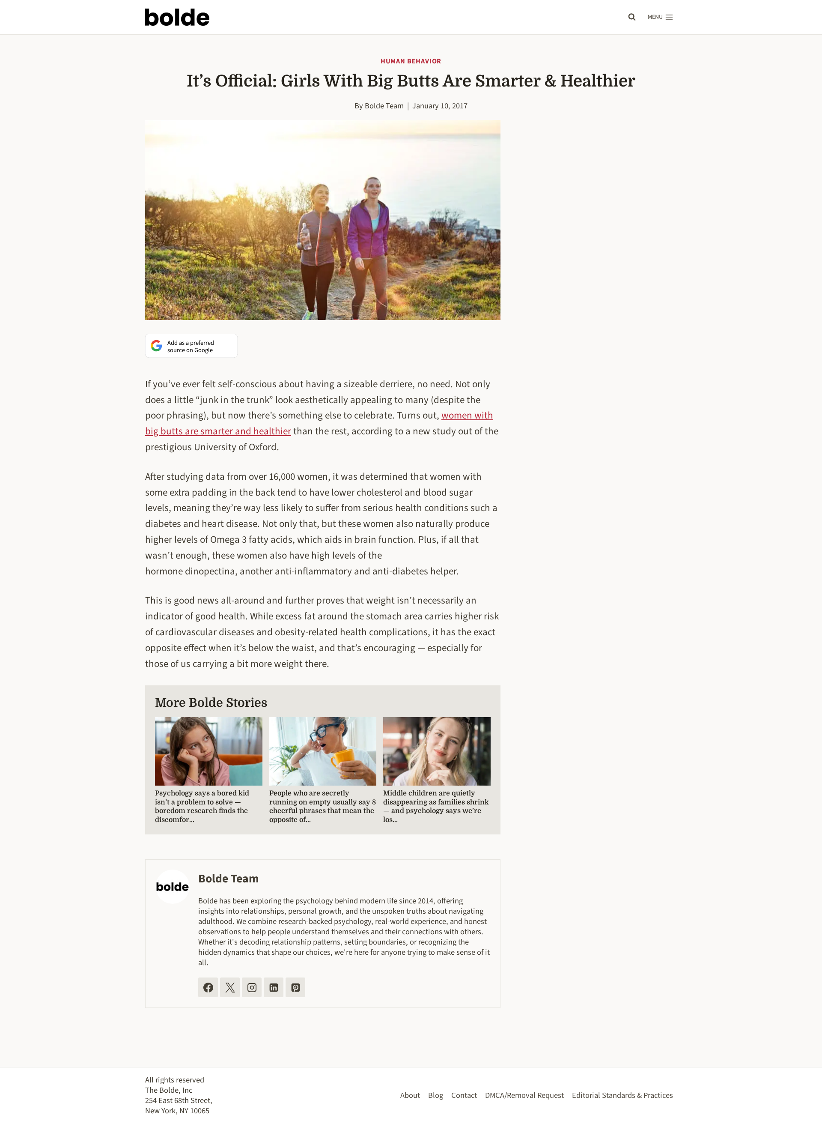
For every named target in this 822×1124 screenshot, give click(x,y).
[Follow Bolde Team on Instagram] (252, 987)
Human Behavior (411, 61)
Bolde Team (384, 105)
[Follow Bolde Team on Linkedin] (273, 987)
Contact (464, 1095)
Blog (435, 1095)
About (410, 1095)
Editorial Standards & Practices (622, 1095)
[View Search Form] (632, 17)
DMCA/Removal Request (524, 1095)
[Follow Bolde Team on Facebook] (208, 987)
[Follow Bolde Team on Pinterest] (295, 987)
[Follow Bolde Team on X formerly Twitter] (230, 987)
